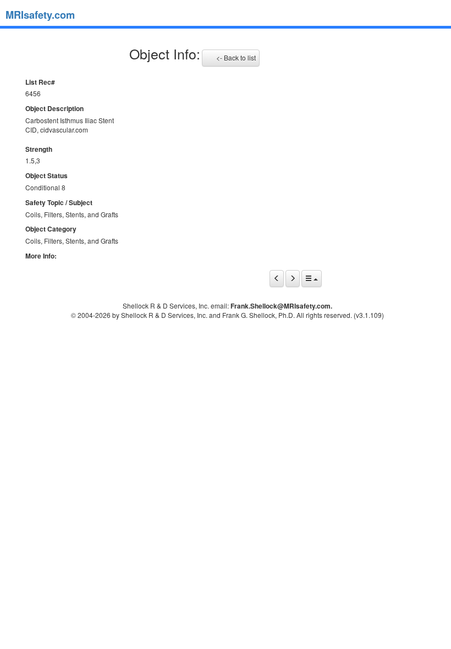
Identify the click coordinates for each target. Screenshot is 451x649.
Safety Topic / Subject (58, 202)
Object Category (50, 229)
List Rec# (40, 82)
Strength (38, 149)
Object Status (46, 175)
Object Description (54, 108)
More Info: (41, 256)
